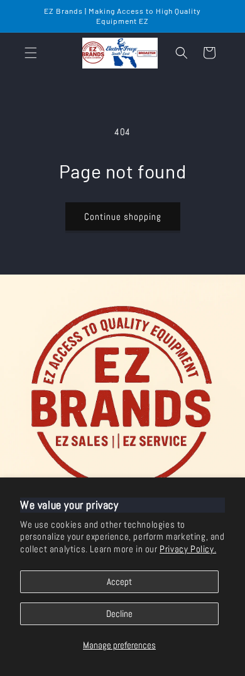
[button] (31, 53)
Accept (119, 581)
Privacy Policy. (188, 549)
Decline (119, 613)
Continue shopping (122, 216)
